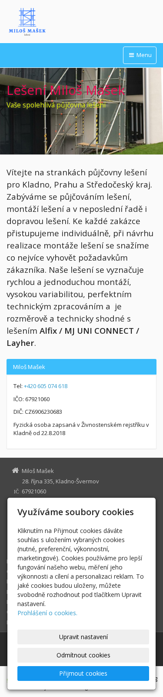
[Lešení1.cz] (81, 22)
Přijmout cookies (83, 673)
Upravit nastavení (83, 637)
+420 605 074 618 (45, 386)
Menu (143, 55)
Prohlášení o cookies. (47, 613)
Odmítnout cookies (83, 655)
